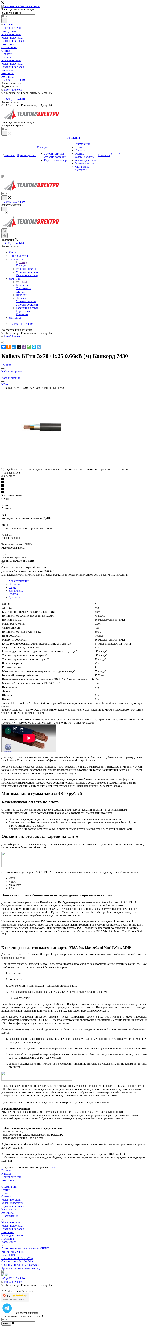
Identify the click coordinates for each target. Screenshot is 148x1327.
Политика (7, 1238)
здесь (55, 1167)
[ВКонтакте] (3, 347)
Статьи (5, 1189)
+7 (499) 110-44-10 (13, 79)
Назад (23, 262)
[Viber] (24, 347)
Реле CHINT (9, 1254)
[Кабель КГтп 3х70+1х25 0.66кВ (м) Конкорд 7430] (40, 466)
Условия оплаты (11, 1199)
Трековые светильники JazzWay (21, 1268)
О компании (9, 1186)
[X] (19, 347)
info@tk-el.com (13, 89)
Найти (6, 1323)
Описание (15, 584)
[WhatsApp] (29, 347)
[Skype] (34, 347)
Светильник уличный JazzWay (20, 1264)
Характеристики (19, 580)
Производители (11, 1176)
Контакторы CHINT (13, 1251)
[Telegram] (39, 347)
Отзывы (6, 1196)
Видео (12, 587)
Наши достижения (12, 1235)
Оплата (13, 593)
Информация (9, 1215)
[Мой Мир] (14, 347)
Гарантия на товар (12, 1206)
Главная (6, 1170)
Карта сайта (8, 1209)
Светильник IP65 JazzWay (17, 1258)
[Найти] (4, 20)
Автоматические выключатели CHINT (25, 1248)
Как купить (23, 265)
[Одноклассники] (8, 347)
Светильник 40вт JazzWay (17, 1261)
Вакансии (7, 1232)
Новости (6, 1193)
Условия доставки (12, 1202)
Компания (22, 285)
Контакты (7, 1212)
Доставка (14, 597)
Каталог (6, 1173)
